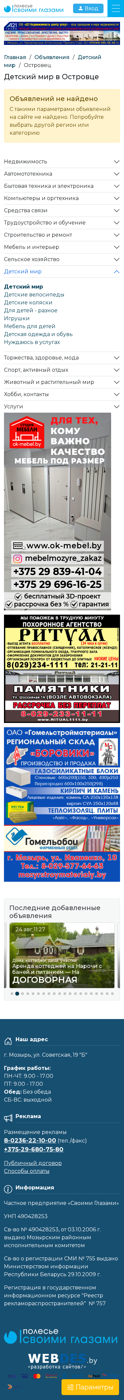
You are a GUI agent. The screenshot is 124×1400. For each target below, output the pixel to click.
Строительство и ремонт (38, 235)
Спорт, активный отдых (36, 370)
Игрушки (17, 318)
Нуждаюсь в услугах (32, 342)
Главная (15, 57)
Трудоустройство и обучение (45, 223)
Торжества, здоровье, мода (41, 358)
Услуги (13, 406)
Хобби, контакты (26, 394)
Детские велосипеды (34, 294)
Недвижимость (25, 161)
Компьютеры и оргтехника (41, 198)
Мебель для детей (30, 326)
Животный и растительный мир (49, 382)
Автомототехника (28, 174)
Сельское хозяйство (32, 259)
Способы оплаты (27, 1171)
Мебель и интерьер (31, 247)
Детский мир (23, 271)
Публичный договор (33, 1163)
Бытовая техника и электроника (49, 186)
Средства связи (26, 210)
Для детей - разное (31, 310)
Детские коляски (28, 302)
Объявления (51, 57)
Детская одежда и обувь (38, 334)
